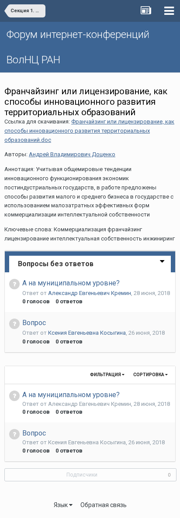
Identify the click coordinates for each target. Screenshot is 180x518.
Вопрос (34, 323)
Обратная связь (103, 504)
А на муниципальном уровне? (71, 283)
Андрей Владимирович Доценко (72, 154)
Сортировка (149, 374)
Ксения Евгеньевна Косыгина (87, 332)
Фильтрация (106, 374)
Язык (61, 504)
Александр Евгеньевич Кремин (89, 293)
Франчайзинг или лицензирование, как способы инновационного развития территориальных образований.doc (89, 130)
